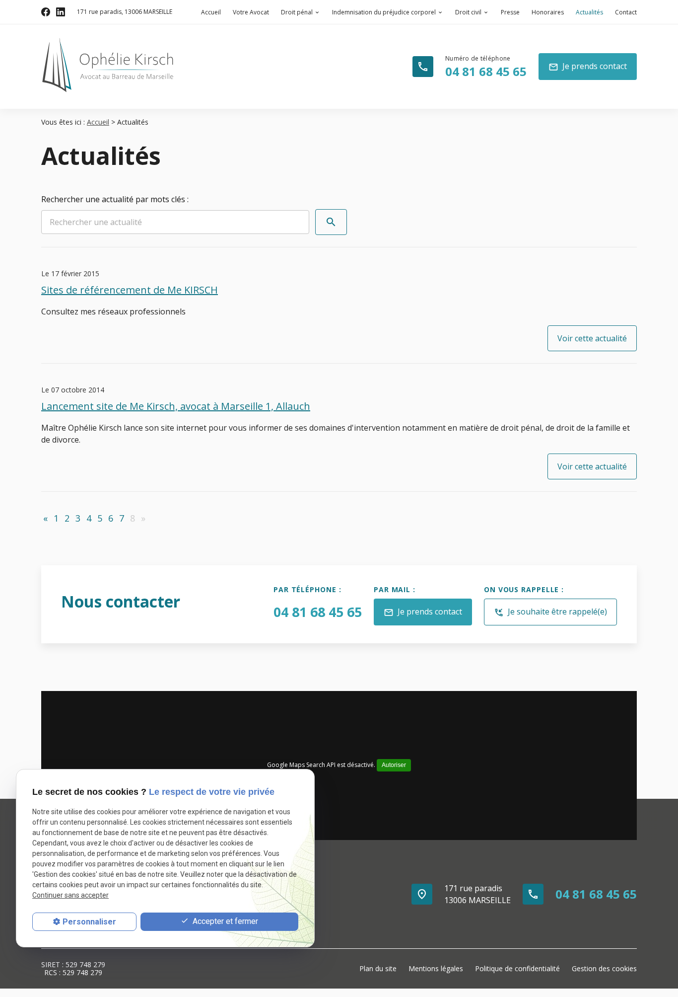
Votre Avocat (251, 12)
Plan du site (378, 968)
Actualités (589, 12)
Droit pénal (297, 12)
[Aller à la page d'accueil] (108, 65)
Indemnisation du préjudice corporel (384, 12)
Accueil (211, 12)
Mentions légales (435, 968)
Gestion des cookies (604, 968)
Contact (626, 12)
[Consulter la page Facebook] (45, 11)
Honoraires (548, 12)
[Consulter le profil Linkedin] (60, 11)
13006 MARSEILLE (124, 11)
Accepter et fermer (224, 921)
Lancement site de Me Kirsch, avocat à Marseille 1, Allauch (175, 406)
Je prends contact (587, 66)
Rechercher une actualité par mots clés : (115, 199)
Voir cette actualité (592, 338)
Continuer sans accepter (70, 895)
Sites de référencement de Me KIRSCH (129, 290)
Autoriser (394, 765)
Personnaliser (89, 921)
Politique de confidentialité (517, 968)
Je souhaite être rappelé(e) (550, 611)
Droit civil (468, 12)
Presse (510, 12)
